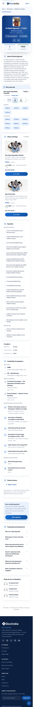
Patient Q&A (5, 654)
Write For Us (5, 686)
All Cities (4, 651)
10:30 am (16, 108)
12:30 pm (16, 119)
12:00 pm (7, 119)
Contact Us (5, 682)
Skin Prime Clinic (10, 194)
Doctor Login (5, 668)
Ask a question (16, 517)
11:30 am (7, 112)
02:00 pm (16, 123)
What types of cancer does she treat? (14, 538)
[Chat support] (29, 703)
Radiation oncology (19, 9)
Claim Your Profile (7, 662)
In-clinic (17, 174)
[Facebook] (3, 640)
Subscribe (26, 698)
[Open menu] (3, 3)
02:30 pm (25, 123)
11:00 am (25, 108)
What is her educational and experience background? (13, 562)
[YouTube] (19, 640)
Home (3, 9)
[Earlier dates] (5, 100)
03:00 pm (7, 128)
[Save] (14, 40)
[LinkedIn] (11, 640)
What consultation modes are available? (13, 569)
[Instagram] (15, 640)
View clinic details (9, 170)
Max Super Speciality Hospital (14, 155)
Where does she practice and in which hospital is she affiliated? (14, 545)
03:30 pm (16, 128)
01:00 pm (25, 119)
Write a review (12, 484)
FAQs (3, 679)
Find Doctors (5, 648)
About (3, 676)
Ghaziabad (10, 9)
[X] (7, 640)
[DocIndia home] (12, 3)
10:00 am (7, 108)
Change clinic (14, 95)
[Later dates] (28, 100)
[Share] (18, 40)
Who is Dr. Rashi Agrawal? (12, 531)
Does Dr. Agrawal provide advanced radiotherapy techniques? (12, 554)
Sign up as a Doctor (7, 665)
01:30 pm (7, 123)
